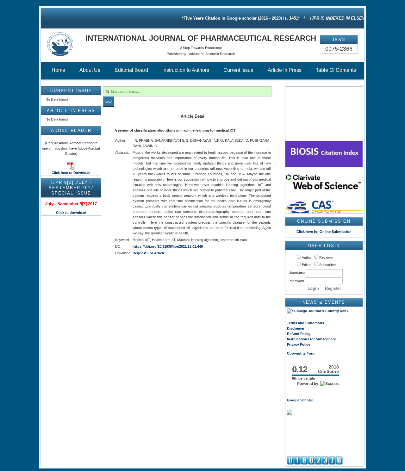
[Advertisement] (324, 437)
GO (108, 101)
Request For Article (149, 253)
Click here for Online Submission (324, 231)
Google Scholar (300, 400)
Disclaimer (295, 328)
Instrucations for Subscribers (311, 339)
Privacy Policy (298, 344)
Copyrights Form (301, 353)
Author (307, 257)
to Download (79, 173)
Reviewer (326, 257)
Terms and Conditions (305, 323)
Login (313, 288)
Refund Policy (298, 334)
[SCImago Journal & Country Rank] (317, 311)
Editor (306, 265)
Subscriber (327, 265)
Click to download (71, 212)
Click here (60, 173)
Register (333, 288)
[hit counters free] (315, 463)
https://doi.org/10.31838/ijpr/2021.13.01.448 (168, 246)
